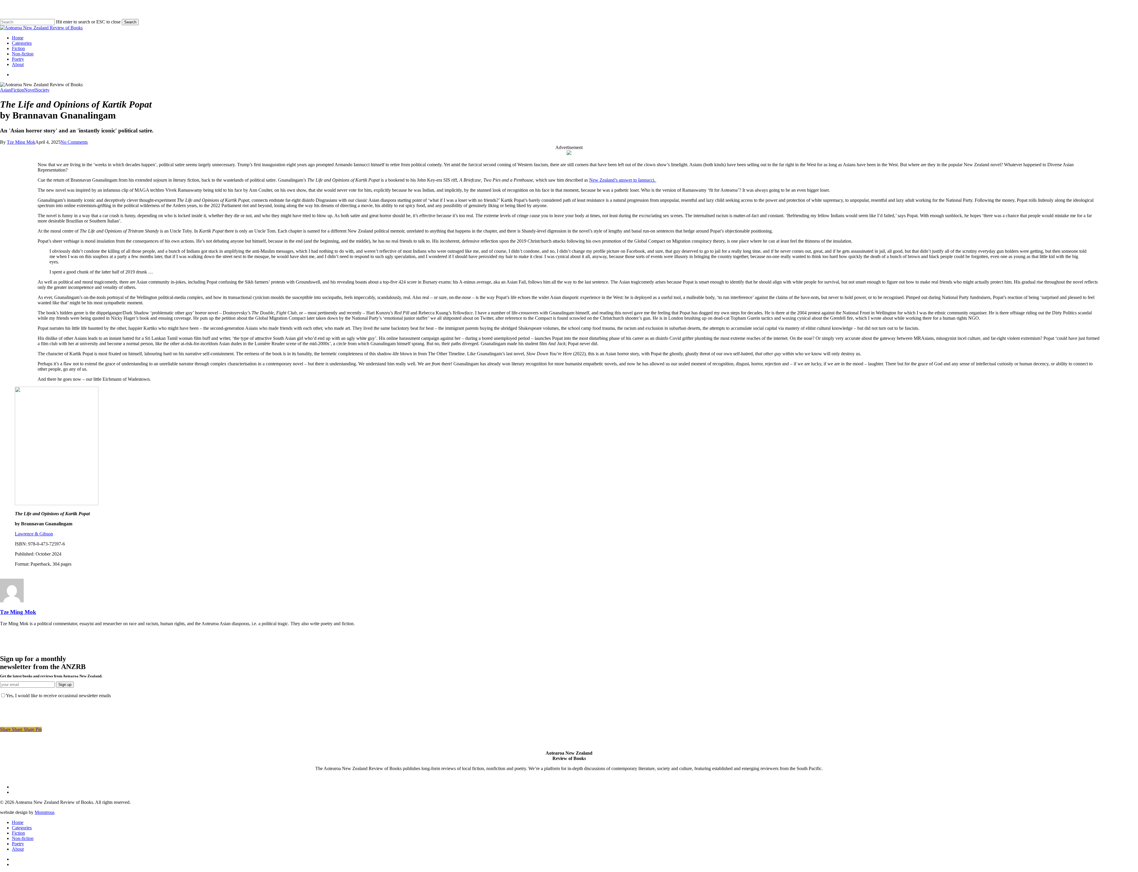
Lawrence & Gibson (34, 533)
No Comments (74, 142)
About (18, 849)
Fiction (17, 89)
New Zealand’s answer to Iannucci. (622, 180)
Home (17, 822)
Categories (22, 827)
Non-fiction (22, 838)
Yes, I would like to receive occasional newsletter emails (58, 695)
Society (42, 89)
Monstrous (45, 812)
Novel (30, 89)
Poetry (18, 843)
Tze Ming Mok (21, 142)
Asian (5, 89)
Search (130, 22)
